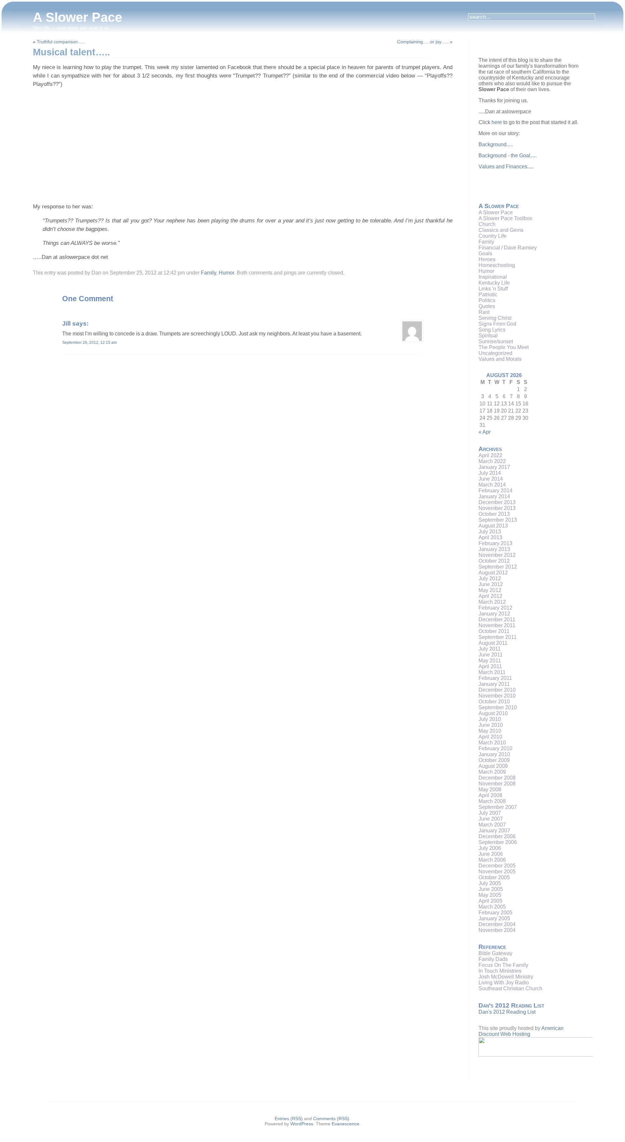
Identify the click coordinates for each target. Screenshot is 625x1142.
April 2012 (490, 596)
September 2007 (498, 807)
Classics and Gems (501, 230)
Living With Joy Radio (504, 982)
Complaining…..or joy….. (423, 41)
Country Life (493, 236)
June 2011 (491, 654)
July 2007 (490, 813)
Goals (485, 253)
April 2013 (490, 537)
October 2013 (494, 514)
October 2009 (494, 760)
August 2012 (493, 572)
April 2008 (490, 795)
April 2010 (490, 737)
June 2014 (491, 479)
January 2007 (494, 830)
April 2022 (490, 455)
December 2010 (497, 690)
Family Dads (493, 959)
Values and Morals (500, 359)
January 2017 (494, 467)
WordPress (301, 1123)
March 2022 (492, 461)
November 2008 (497, 783)
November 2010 (497, 695)
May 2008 (490, 789)
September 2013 (498, 520)
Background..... (496, 144)
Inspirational (493, 277)
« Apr (485, 432)
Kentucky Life (494, 283)
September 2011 (498, 637)
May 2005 (490, 895)
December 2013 (497, 502)
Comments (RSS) (331, 1118)
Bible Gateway (495, 953)
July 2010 (490, 719)
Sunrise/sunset (496, 341)
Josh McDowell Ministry (506, 977)
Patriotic (488, 294)
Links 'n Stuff (493, 288)
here (497, 122)
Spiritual (488, 335)
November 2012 (497, 555)
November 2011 (497, 625)
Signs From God (497, 324)
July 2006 (490, 848)
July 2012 (490, 578)
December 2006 (497, 836)
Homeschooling (497, 265)
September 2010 (498, 707)
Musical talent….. (71, 52)
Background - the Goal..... (508, 155)
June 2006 (491, 854)
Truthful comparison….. (61, 41)
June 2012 (491, 584)
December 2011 (497, 619)
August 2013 (493, 526)
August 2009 (493, 766)
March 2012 (492, 602)
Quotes (487, 306)
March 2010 (492, 742)
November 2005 (497, 871)
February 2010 (495, 748)
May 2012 (490, 590)
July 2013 (490, 531)
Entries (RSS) (289, 1118)
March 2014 (492, 484)
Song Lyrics (492, 329)
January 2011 (494, 684)
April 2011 (490, 666)
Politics (487, 300)
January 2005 (494, 918)
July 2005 (490, 883)
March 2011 (492, 672)
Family (208, 272)
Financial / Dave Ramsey (508, 247)
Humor (226, 272)
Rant (484, 312)
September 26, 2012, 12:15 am (89, 342)
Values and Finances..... (506, 166)
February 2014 (495, 490)
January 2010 (494, 754)
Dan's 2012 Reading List (507, 1012)
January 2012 (494, 613)
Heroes (487, 259)
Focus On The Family (503, 965)
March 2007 (492, 824)
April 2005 (490, 901)
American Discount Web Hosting (521, 1031)
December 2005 (497, 865)
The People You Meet (504, 347)
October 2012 (494, 561)
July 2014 (490, 473)
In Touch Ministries (500, 971)
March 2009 (492, 772)
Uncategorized (495, 353)
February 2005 (495, 912)
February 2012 (495, 608)
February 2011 (495, 678)
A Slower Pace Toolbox (505, 218)
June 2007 (491, 819)
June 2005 (491, 889)
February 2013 (495, 543)
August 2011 (493, 643)
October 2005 (494, 877)
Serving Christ (495, 318)
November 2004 (497, 930)
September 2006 (498, 842)
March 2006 (492, 860)
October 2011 (494, 631)
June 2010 (491, 725)
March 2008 (492, 801)
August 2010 (493, 713)
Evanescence (345, 1123)
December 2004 (497, 924)
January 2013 (494, 549)
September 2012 (498, 567)
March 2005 (492, 906)
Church (487, 224)
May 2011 (490, 660)
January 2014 (494, 496)
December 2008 (497, 778)
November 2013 (497, 508)
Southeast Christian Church (510, 988)
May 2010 (490, 731)
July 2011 (490, 649)
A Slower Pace (77, 17)
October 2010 (494, 701)
